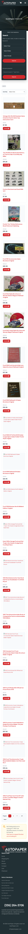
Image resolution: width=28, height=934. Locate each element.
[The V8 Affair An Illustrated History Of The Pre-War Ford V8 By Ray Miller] (14, 142)
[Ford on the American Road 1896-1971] (14, 179)
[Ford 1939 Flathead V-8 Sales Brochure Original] (14, 390)
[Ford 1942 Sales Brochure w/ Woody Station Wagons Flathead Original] (14, 283)
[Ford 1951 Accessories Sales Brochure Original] (14, 248)
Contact (4, 866)
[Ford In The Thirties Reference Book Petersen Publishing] (14, 214)
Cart (3, 868)
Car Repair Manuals (6, 895)
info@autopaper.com (15, 929)
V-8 (3, 86)
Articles (4, 863)
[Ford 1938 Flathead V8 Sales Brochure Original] (14, 461)
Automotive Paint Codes (7, 888)
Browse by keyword (7, 68)
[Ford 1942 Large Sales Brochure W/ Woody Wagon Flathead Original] (14, 320)
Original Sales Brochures (7, 890)
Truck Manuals (5, 898)
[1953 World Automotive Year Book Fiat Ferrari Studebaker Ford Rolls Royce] (14, 567)
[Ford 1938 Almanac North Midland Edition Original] (14, 496)
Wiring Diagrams (5, 885)
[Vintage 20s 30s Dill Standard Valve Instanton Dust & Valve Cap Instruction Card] (14, 105)
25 (22, 816)
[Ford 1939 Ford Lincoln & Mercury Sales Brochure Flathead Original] (14, 355)
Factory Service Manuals (8, 883)
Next (5, 819)
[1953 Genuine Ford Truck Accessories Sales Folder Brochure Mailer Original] (14, 641)
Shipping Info (5, 859)
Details (6, 128)
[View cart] (20, 2)
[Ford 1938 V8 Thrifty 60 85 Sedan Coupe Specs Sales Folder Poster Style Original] (14, 424)
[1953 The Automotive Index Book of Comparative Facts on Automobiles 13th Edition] (14, 604)
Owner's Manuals (6, 880)
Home (3, 856)
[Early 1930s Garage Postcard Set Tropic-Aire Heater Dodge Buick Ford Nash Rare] (14, 531)
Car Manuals (5, 893)
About (3, 861)
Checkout (4, 871)
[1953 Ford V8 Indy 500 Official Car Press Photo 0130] (14, 677)
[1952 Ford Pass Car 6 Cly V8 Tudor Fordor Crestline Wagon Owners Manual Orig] (14, 785)
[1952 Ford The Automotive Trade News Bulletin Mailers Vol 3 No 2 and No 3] (14, 749)
